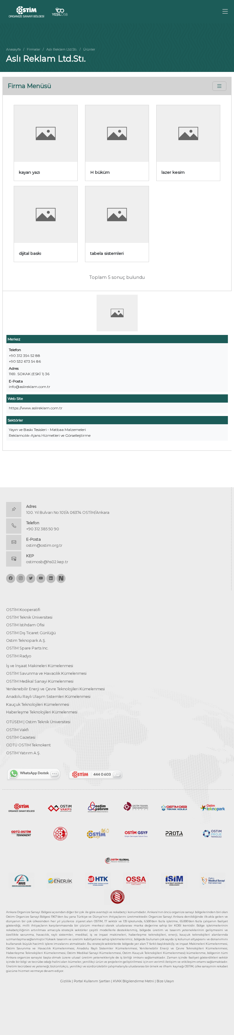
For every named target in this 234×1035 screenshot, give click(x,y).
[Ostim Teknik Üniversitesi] (136, 807)
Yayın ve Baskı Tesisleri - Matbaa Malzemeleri (47, 429)
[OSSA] (136, 880)
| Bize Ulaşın (164, 981)
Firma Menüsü (29, 86)
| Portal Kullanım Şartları (91, 981)
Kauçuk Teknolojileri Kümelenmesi (37, 704)
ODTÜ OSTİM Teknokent (28, 745)
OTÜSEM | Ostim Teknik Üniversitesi (38, 722)
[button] (225, 12)
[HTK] (98, 880)
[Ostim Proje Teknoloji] (212, 833)
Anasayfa (13, 49)
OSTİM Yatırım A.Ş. (23, 753)
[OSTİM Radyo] (98, 833)
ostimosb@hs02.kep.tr (47, 562)
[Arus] (21, 880)
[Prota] (174, 833)
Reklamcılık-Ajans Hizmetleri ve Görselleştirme (49, 435)
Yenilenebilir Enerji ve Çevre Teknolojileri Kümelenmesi (55, 689)
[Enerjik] (59, 880)
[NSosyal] (61, 578)
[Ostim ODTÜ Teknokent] (21, 833)
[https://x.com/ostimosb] (30, 578)
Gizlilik (65, 981)
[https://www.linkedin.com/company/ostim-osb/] (50, 578)
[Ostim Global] (116, 859)
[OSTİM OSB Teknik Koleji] (174, 807)
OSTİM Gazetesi (20, 737)
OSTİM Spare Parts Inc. (27, 648)
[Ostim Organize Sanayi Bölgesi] (21, 807)
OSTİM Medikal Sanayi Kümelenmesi (39, 681)
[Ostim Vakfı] (59, 807)
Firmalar (33, 49)
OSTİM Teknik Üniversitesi (29, 617)
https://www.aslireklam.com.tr (35, 408)
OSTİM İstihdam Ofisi (25, 625)
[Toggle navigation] (219, 86)
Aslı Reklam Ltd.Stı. (61, 49)
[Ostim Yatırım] (98, 807)
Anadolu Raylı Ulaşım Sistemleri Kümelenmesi (48, 696)
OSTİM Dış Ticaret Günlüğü (31, 633)
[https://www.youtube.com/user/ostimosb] (40, 578)
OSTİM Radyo (18, 656)
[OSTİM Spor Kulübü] (59, 833)
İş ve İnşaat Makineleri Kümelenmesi (39, 665)
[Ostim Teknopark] (212, 807)
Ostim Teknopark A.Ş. (26, 640)
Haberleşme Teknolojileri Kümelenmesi (41, 712)
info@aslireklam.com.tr (29, 386)
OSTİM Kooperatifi (23, 609)
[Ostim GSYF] (136, 833)
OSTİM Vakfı (17, 729)
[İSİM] (174, 880)
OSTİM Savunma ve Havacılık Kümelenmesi (46, 673)
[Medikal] (212, 880)
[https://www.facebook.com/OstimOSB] (10, 578)
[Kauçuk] (116, 896)
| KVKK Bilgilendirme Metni (132, 981)
